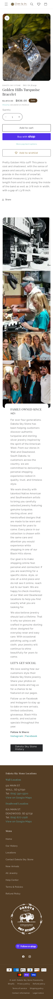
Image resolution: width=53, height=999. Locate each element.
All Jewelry (11, 873)
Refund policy (39, 984)
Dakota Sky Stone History (26, 748)
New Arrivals (12, 866)
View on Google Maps (19, 797)
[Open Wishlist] (38, 4)
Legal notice (38, 993)
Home (9, 839)
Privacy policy (23, 984)
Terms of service (19, 988)
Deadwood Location (17, 803)
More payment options (26, 144)
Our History (12, 846)
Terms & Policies (14, 887)
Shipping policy (37, 988)
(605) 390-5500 (19, 793)
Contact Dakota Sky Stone (19, 859)
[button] (6, 4)
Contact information (21, 993)
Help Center (12, 880)
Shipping (5, 105)
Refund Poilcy (13, 893)
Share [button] (8, 199)
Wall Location (13, 779)
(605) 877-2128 (19, 817)
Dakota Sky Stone (24, 980)
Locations (11, 852)
